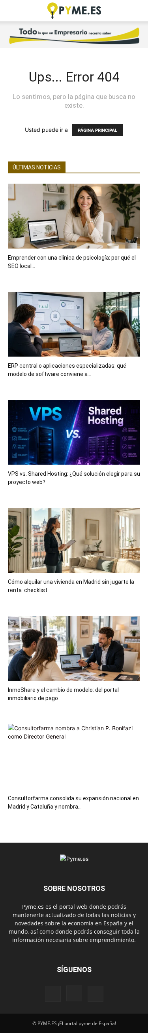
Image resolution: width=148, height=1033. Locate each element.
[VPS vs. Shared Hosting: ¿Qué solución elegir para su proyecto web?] (74, 432)
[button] (13, 10)
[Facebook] (53, 994)
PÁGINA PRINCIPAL (97, 130)
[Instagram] (74, 993)
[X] (95, 994)
